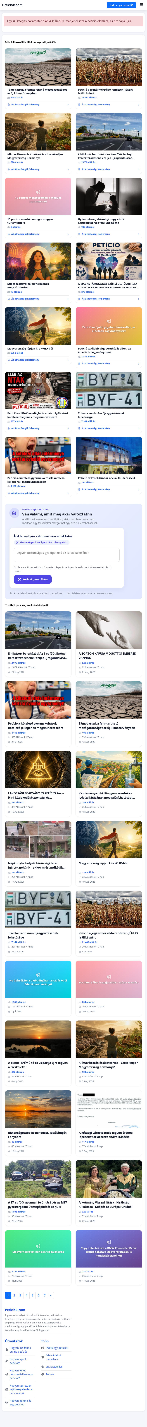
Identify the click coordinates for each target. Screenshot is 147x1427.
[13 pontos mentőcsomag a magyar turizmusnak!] (38, 208)
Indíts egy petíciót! (121, 5)
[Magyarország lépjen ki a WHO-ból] (38, 335)
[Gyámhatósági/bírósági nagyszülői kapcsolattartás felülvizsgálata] (109, 208)
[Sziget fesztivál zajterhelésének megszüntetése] (38, 273)
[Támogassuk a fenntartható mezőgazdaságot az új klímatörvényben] (38, 78)
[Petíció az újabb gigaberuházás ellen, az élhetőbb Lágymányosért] (109, 337)
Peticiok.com (12, 5)
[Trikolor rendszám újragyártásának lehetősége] (109, 402)
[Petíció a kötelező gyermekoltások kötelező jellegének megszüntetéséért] (38, 467)
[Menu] (141, 5)
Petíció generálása (35, 579)
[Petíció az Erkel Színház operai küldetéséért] (109, 465)
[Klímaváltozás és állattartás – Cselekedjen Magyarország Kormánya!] (38, 143)
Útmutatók (14, 1341)
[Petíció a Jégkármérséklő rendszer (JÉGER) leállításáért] (109, 78)
